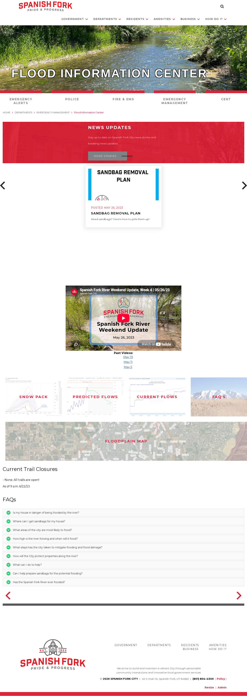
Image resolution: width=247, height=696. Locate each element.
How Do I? (214, 19)
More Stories (105, 156)
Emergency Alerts (21, 101)
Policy (221, 678)
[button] (222, 6)
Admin (222, 687)
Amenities (162, 19)
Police (72, 99)
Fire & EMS (123, 99)
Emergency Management (174, 101)
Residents (135, 19)
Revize (209, 687)
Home (6, 112)
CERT (226, 99)
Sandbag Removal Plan (115, 213)
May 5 (128, 367)
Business (188, 19)
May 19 (128, 357)
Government (72, 19)
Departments (105, 19)
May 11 (128, 362)
